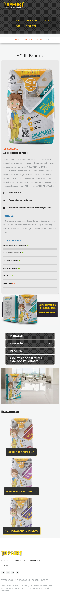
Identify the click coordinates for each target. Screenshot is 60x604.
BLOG (18, 26)
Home (17, 39)
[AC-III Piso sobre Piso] (21, 436)
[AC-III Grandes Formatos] (21, 475)
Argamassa (40, 39)
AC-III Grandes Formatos (21, 491)
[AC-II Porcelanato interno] (21, 514)
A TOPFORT (31, 26)
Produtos (28, 39)
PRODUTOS (32, 20)
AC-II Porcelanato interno (21, 530)
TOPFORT (5, 580)
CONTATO (47, 20)
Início (18, 20)
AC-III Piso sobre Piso (21, 451)
